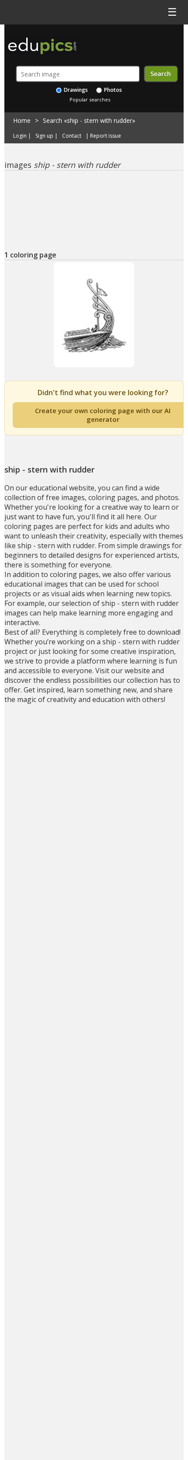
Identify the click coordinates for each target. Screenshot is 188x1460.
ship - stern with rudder (94, 373)
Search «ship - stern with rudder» (89, 120)
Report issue (105, 136)
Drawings (75, 90)
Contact (71, 136)
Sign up (44, 136)
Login (20, 136)
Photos (112, 90)
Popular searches (90, 99)
